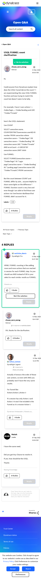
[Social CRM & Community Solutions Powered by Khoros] (34, 512)
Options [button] (38, 44)
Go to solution (22, 62)
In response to (22, 325)
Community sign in (31, 11)
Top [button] (3, 511)
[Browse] (8, 11)
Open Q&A (7, 44)
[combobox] (20, 29)
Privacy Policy (8, 561)
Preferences (20, 574)
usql (12, 202)
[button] (12, 568)
